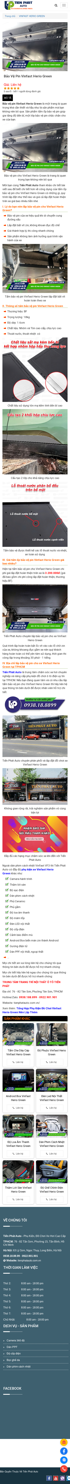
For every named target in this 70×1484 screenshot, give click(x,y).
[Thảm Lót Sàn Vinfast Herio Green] (18, 1171)
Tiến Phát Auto (12, 1236)
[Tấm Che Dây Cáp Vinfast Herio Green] (18, 1034)
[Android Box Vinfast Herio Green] (18, 1080)
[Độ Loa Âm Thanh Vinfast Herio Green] (18, 1126)
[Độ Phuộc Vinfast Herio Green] (51, 1034)
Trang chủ (10, 16)
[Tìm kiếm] (56, 5)
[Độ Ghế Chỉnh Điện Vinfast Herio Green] (51, 1171)
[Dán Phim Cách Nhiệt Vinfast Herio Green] (51, 1126)
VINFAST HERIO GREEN (32, 16)
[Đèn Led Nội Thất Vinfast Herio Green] (51, 1080)
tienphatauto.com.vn (29, 1260)
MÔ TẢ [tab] (7, 97)
